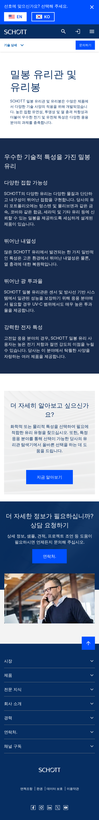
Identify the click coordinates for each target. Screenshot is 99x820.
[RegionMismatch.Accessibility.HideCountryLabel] (92, 7)
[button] (49, 661)
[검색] (63, 31)
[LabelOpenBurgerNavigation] (92, 31)
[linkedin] (49, 807)
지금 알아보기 (49, 477)
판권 (40, 789)
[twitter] (57, 807)
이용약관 (73, 789)
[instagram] (41, 807)
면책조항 (26, 789)
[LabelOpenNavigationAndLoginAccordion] (78, 31)
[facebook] (33, 807)
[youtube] (65, 807)
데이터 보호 (55, 789)
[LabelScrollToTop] (88, 643)
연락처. (49, 556)
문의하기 (85, 45)
